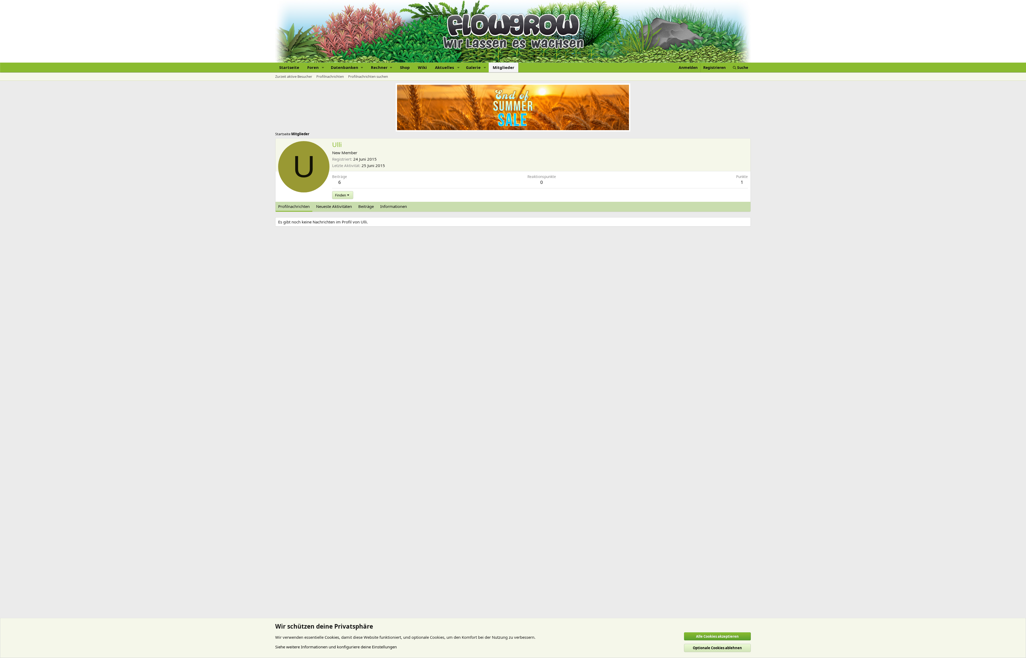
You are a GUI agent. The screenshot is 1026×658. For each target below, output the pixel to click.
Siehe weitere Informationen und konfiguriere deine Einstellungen (336, 646)
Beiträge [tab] (366, 206)
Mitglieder (503, 67)
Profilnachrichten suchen (368, 76)
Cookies (332, 637)
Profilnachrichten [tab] (294, 206)
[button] (323, 67)
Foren (313, 67)
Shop (405, 67)
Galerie (473, 67)
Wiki (422, 67)
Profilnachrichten (330, 76)
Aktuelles (444, 67)
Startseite (289, 67)
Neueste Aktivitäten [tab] (334, 206)
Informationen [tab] (393, 206)
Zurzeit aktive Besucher (293, 76)
